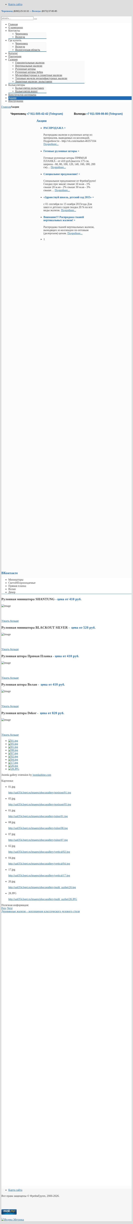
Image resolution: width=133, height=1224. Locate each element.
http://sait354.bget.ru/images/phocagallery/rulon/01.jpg (38, 816)
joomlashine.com (42, 774)
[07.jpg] (13, 753)
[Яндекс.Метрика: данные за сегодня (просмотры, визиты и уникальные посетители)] (12, 1219)
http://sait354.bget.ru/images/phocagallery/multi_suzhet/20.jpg (42, 887)
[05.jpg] (13, 743)
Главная (6, 106)
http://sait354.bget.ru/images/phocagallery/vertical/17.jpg (39, 875)
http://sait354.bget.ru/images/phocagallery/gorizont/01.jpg (39, 792)
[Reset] (35, 19)
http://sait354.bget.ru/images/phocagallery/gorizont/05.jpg (39, 804)
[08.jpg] (13, 750)
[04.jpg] (13, 759)
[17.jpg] (13, 762)
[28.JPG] (13, 768)
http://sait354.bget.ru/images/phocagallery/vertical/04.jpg (39, 863)
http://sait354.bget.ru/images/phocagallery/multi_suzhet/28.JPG (42, 899)
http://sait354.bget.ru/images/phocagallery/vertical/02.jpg (39, 851)
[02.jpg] (13, 756)
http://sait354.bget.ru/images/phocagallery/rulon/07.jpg (38, 839)
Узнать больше (10, 620)
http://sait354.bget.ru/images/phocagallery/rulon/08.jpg (38, 828)
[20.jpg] (13, 765)
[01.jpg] (13, 740)
